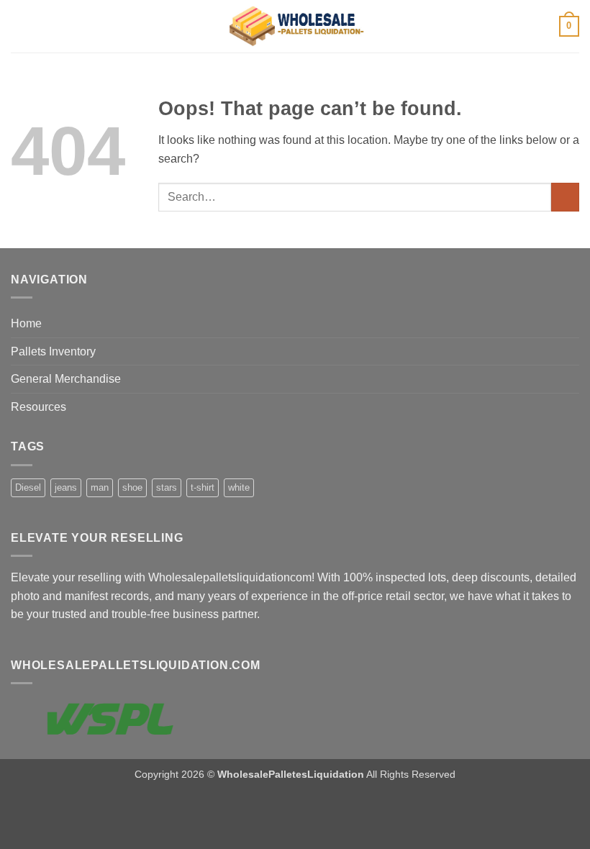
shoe (132, 487)
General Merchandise (66, 379)
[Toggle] (570, 351)
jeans (66, 487)
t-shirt (202, 487)
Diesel (28, 487)
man (100, 487)
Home (26, 323)
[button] (19, 26)
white (239, 487)
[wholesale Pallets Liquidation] (295, 27)
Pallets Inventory (53, 351)
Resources (38, 407)
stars (166, 487)
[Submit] (565, 197)
